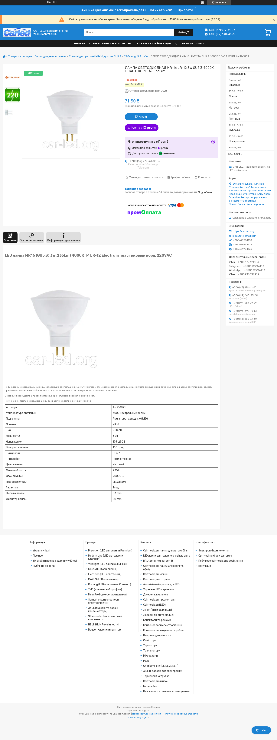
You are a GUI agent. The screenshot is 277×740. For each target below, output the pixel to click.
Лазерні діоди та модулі (158, 615)
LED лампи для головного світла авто (166, 555)
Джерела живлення (155, 594)
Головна (79, 43)
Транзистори (151, 650)
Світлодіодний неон (155, 681)
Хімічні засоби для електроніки (162, 671)
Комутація (204, 566)
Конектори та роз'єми (157, 620)
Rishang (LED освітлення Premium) (109, 584)
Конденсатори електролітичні (162, 625)
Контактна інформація (154, 43)
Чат (264, 730)
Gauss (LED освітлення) (102, 569)
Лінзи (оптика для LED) (157, 609)
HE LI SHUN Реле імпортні (103, 624)
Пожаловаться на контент (146, 713)
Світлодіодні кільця (155, 574)
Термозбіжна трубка (156, 676)
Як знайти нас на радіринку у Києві (55, 560)
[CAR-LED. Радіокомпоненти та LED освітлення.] (17, 32)
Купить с (137, 127)
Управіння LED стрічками (158, 589)
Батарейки (150, 686)
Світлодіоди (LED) (154, 604)
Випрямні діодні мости (157, 635)
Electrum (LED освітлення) (104, 574)
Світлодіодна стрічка (156, 579)
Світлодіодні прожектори (159, 599)
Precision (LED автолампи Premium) (110, 550)
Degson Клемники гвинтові (104, 629)
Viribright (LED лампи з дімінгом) (108, 564)
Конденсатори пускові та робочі (163, 630)
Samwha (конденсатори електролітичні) (103, 601)
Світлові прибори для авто (215, 555)
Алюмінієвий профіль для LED (161, 584)
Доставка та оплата (189, 43)
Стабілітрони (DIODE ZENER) (160, 666)
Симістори (149, 640)
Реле (146, 660)
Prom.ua (155, 707)
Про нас (127, 43)
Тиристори (150, 645)
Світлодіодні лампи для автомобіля (165, 550)
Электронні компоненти (213, 550)
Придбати (185, 10)
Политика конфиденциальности (180, 713)
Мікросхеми (150, 655)
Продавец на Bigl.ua (138, 710)
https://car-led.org (243, 231)
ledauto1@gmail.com (244, 235)
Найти (182, 32)
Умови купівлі (41, 550)
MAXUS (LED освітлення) (103, 579)
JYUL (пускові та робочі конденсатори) (103, 609)
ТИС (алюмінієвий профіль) (105, 589)
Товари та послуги (102, 43)
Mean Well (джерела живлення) (107, 594)
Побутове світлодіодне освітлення (220, 560)
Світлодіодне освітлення (50, 56)
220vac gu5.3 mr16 (136, 56)
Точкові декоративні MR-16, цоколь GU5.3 (95, 56)
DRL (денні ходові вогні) (158, 560)
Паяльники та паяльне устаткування (166, 691)
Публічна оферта (44, 566)
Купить (143, 117)
